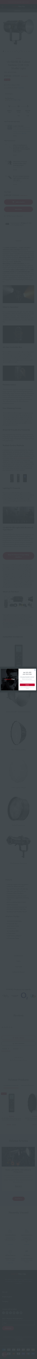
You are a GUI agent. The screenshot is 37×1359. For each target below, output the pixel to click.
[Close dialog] (35, 670)
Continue (27, 684)
